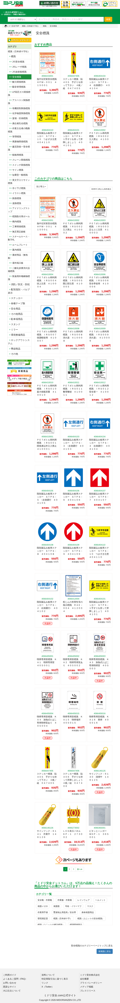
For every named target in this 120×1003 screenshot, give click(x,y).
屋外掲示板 (15, 263)
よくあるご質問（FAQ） (15, 979)
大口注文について (12, 990)
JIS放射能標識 (17, 71)
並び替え (40, 186)
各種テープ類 (16, 303)
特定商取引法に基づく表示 (55, 979)
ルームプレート (18, 245)
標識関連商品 (76, 924)
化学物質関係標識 (19, 113)
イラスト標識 (16, 193)
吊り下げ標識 (16, 188)
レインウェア (83, 900)
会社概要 (84, 979)
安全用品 (14, 308)
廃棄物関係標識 (18, 141)
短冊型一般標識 (18, 175)
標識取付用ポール (19, 216)
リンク (45, 983)
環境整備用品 (16, 335)
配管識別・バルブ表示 (19, 291)
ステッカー (15, 298)
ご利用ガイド (9, 975)
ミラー (13, 329)
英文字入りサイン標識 (19, 181)
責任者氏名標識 (18, 123)
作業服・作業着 (65, 900)
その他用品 (15, 314)
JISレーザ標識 (17, 67)
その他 (13, 354)
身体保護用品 (88, 912)
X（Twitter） (48, 986)
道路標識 (14, 203)
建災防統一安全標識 (19, 148)
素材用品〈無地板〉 (18, 256)
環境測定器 (43, 918)
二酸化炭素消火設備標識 (19, 269)
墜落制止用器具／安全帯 (64, 912)
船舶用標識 (15, 155)
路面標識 (14, 198)
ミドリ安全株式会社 (90, 975)
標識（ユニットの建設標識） (51, 924)
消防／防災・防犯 (19, 284)
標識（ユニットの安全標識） (90, 918)
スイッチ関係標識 (19, 165)
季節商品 (14, 348)
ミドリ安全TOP (13, 26)
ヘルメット (100, 900)
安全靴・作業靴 (45, 900)
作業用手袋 (43, 912)
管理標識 (14, 136)
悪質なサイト (9, 986)
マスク (90, 906)
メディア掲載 (86, 986)
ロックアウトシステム (19, 342)
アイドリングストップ (19, 210)
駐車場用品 (15, 319)
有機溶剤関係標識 (19, 108)
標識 (44, 26)
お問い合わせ (9, 983)
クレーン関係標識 (19, 160)
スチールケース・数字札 (19, 238)
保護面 (56, 906)
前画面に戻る (104, 951)
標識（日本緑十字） (62, 918)
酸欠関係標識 (16, 82)
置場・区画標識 (18, 118)
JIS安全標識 (16, 61)
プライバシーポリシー (91, 983)
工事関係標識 (16, 226)
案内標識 (14, 249)
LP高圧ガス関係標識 (19, 93)
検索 (108, 19)
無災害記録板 (16, 231)
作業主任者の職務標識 (19, 130)
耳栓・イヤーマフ (73, 906)
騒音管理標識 (16, 87)
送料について (48, 975)
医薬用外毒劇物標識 (19, 278)
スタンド (14, 324)
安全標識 (53, 26)
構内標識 (14, 221)
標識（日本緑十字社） (31, 26)
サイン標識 (15, 170)
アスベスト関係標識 (19, 101)
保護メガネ (43, 906)
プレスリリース (87, 990)
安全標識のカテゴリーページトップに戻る (92, 945)
